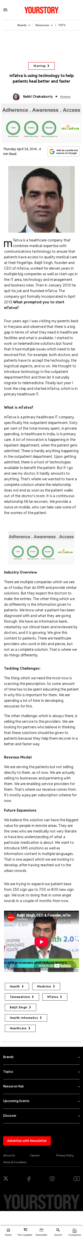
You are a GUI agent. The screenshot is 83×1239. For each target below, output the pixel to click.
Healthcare (18, 1028)
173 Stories (65, 96)
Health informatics (24, 1018)
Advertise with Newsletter (27, 1141)
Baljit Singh (18, 1007)
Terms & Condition (15, 1162)
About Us (9, 1155)
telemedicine (20, 997)
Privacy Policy (65, 1155)
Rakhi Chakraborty (38, 97)
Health (15, 986)
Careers (35, 1155)
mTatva (52, 997)
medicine (44, 986)
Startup (39, 66)
